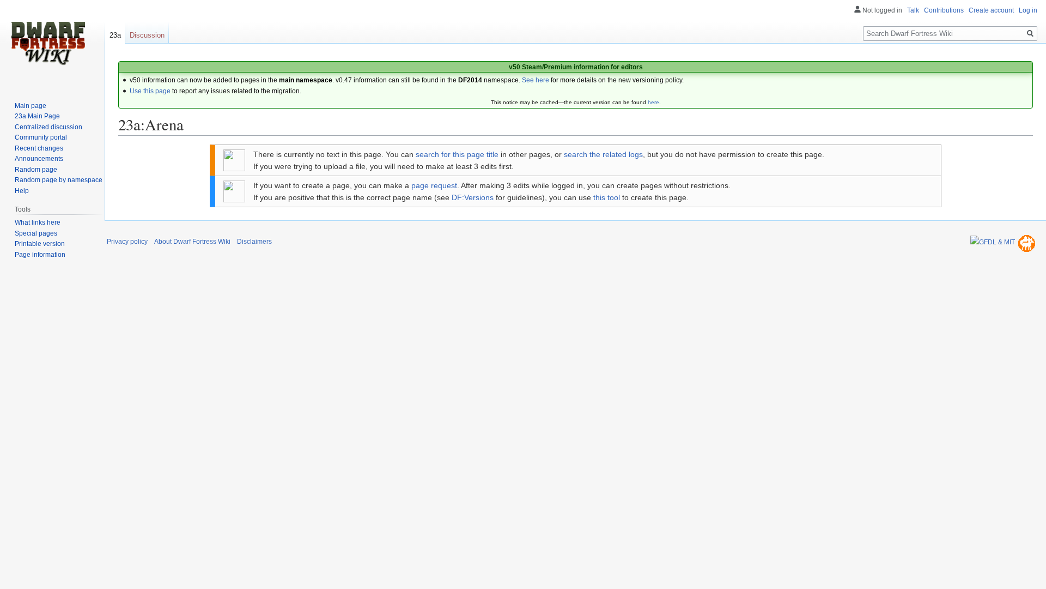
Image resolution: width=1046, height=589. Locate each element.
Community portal (41, 137)
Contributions (944, 10)
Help (22, 191)
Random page (36, 169)
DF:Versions (473, 197)
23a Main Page (37, 116)
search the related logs (603, 154)
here (653, 102)
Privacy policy (127, 241)
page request (434, 185)
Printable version (40, 244)
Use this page (150, 91)
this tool (606, 197)
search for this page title (457, 154)
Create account (991, 10)
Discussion (147, 35)
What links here (37, 222)
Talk (913, 10)
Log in (1028, 10)
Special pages (36, 233)
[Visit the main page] (48, 43)
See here (535, 80)
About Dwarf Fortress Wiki (192, 241)
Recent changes (39, 148)
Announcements (39, 159)
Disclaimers (254, 241)
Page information (40, 255)
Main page (30, 106)
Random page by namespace (58, 180)
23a (115, 35)
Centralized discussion (48, 127)
